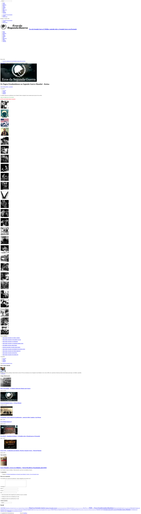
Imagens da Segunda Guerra (7, 363)
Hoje (3, 8)
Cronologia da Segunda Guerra (62, 508)
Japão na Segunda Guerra (10, 509)
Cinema (4, 6)
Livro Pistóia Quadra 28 (6, 421)
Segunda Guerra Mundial (124, 509)
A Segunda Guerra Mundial (7, 14)
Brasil (4, 5)
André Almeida (17, 513)
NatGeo (35, 509)
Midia (4, 10)
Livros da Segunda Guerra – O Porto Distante (10, 403)
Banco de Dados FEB (25, 508)
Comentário (2, 486)
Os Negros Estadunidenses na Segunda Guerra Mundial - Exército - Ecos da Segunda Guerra (22, 474)
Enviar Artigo (5, 16)
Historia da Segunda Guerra (119, 508)
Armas (4, 3)
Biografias (4, 4)
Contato (4, 15)
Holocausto (5, 9)
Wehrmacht (20, 511)
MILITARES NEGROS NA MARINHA (10, 341)
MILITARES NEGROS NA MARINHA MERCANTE (13, 343)
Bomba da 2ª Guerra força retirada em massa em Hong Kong (13, 61)
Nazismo (4, 11)
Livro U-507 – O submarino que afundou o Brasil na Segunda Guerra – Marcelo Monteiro (20, 450)
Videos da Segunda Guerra (15, 511)
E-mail (1, 490)
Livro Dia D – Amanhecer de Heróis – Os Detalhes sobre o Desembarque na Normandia (20, 436)
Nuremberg (48, 509)
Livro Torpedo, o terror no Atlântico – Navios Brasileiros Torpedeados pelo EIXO (23, 467)
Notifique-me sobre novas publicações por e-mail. (10, 498)
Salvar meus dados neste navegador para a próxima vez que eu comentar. (14, 494)
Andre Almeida (3, 86)
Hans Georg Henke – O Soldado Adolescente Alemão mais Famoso (15, 388)
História (4, 7)
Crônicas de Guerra (70, 508)
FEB (90, 508)
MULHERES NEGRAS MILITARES (10, 345)
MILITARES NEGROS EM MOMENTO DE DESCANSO (14, 349)
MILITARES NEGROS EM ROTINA (10, 352)
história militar (126, 508)
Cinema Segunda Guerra (51, 508)
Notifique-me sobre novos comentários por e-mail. (10, 496)
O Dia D (52, 509)
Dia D (84, 508)
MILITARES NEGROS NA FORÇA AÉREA (11, 337)
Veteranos (4, 12)
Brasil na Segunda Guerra (37, 508)
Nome (1, 488)
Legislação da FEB (17, 509)
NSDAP (46, 509)
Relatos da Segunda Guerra (92, 509)
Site (1, 492)
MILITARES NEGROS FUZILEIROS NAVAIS (12, 339)
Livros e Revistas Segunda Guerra (27, 509)
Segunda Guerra (99, 509)
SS (131, 509)
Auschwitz (20, 508)
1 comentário (10, 86)
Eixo (87, 508)
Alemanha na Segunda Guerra (11, 508)
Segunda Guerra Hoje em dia (110, 509)
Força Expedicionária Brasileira (103, 508)
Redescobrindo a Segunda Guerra (84, 509)
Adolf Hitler (3, 508)
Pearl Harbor (67, 509)
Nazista (40, 509)
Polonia (70, 509)
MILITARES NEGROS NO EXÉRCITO (10, 354)
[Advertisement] (70, 50)
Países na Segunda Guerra (59, 509)
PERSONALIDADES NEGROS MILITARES (11, 347)
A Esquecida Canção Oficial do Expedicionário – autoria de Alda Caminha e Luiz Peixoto (20, 417)
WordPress (25, 513)
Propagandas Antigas (75, 509)
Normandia (43, 509)
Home (4, 2)
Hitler (129, 508)
